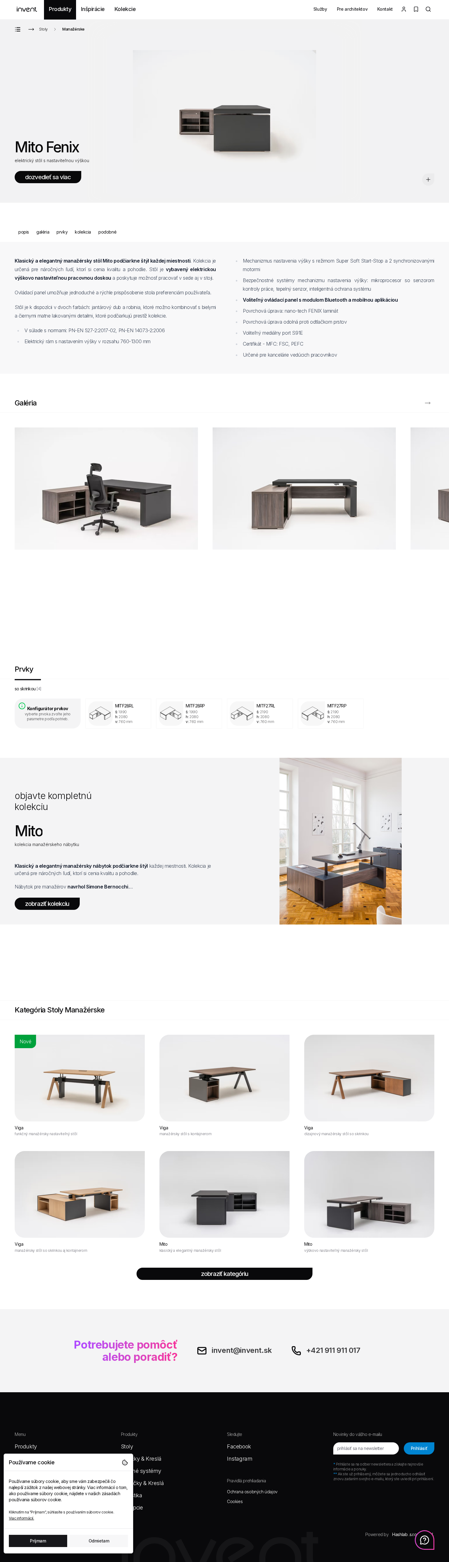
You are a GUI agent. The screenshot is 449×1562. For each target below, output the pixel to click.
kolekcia (83, 231)
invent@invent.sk (242, 1350)
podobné (107, 231)
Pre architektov (352, 9)
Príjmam (38, 1540)
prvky (62, 231)
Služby (320, 9)
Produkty (60, 9)
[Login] (404, 10)
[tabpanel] (224, 713)
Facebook (239, 1446)
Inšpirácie (93, 9)
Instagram (239, 1458)
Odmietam (99, 1540)
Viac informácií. (21, 1518)
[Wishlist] (416, 10)
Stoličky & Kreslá (141, 1458)
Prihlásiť (419, 1448)
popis (23, 231)
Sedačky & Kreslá (142, 1483)
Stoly (43, 29)
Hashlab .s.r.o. (405, 1534)
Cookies (235, 1501)
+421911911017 (333, 1350)
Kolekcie (125, 9)
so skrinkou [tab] (28, 688)
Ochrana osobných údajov (252, 1491)
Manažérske (73, 29)
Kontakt (385, 9)
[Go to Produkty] (19, 29)
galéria (42, 231)
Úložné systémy (141, 1471)
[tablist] (224, 689)
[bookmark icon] (428, 179)
